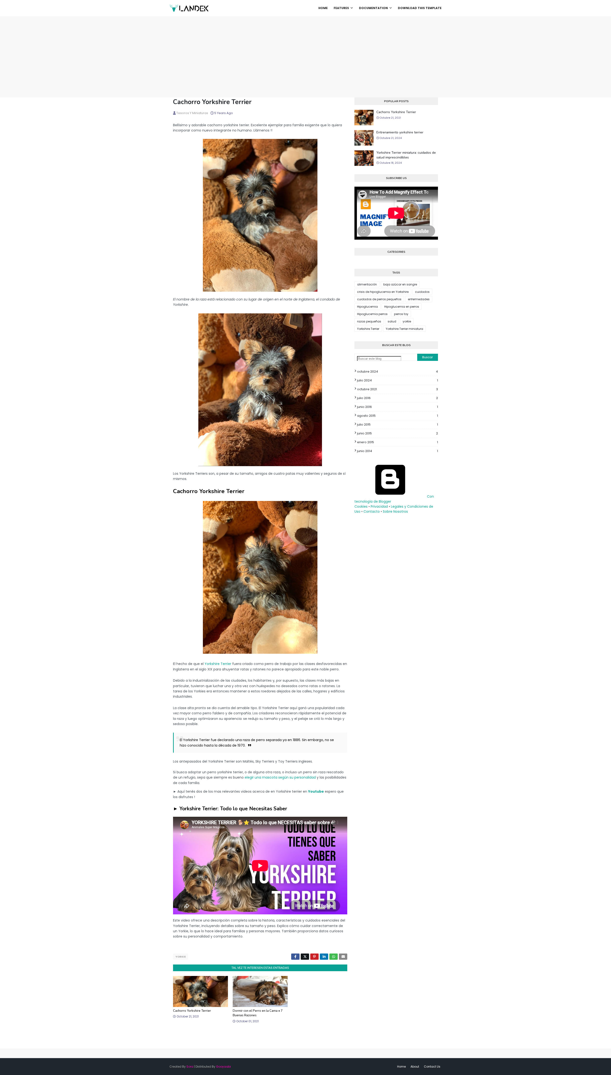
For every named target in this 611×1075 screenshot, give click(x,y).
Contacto (371, 511)
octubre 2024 (397, 371)
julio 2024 (397, 380)
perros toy (401, 314)
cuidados (422, 292)
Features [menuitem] (341, 8)
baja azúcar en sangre (400, 284)
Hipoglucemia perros (372, 314)
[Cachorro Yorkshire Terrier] (260, 290)
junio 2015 (397, 433)
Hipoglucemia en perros (401, 307)
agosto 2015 (397, 415)
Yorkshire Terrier (218, 663)
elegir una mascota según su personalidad (280, 777)
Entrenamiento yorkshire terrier (399, 132)
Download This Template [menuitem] (420, 8)
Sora (189, 1066)
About (415, 1066)
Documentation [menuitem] (373, 8)
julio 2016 (397, 398)
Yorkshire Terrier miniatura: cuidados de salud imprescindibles (406, 155)
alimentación (367, 284)
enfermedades (419, 299)
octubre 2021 (397, 389)
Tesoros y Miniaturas (192, 113)
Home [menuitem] (323, 8)
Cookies (361, 506)
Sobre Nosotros (395, 511)
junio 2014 (397, 451)
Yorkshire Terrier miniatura (404, 329)
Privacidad (379, 506)
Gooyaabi (223, 1066)
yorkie (180, 957)
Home (401, 1066)
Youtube (316, 791)
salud (392, 321)
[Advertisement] (305, 52)
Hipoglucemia (367, 307)
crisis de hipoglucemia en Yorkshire (383, 292)
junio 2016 (397, 407)
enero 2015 (397, 442)
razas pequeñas (369, 321)
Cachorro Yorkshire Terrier (192, 1011)
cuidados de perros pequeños (379, 299)
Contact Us (432, 1066)
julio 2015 (397, 424)
